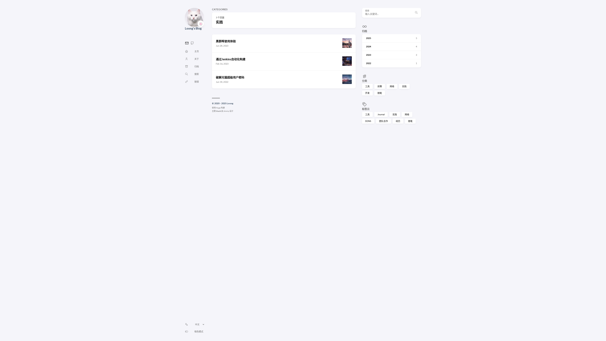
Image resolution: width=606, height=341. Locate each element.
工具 (367, 86)
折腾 (379, 86)
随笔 (379, 93)
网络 (392, 86)
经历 (398, 121)
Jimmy (226, 111)
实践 (404, 86)
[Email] (187, 43)
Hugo (218, 108)
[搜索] (416, 13)
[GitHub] (192, 43)
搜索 (367, 10)
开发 (367, 93)
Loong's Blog (193, 28)
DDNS (368, 121)
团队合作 (383, 121)
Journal (381, 114)
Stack (218, 111)
